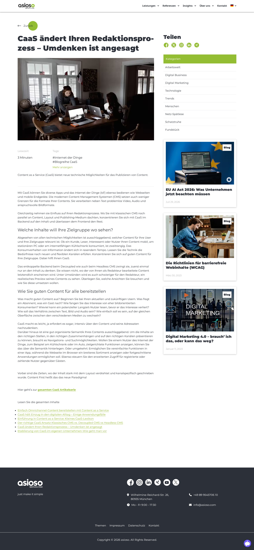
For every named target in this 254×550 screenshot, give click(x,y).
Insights (188, 5)
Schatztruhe (173, 122)
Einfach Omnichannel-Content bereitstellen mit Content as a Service (63, 410)
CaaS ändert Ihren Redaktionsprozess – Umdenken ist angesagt (60, 427)
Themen (100, 525)
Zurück (28, 25)
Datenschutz (136, 525)
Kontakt (222, 5)
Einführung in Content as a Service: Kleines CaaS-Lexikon (56, 418)
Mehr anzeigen (62, 167)
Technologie (173, 90)
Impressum (117, 525)
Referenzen (169, 5)
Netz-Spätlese (174, 114)
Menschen (172, 106)
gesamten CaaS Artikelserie (57, 389)
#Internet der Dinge (67, 157)
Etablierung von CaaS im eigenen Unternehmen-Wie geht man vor (62, 431)
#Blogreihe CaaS (65, 162)
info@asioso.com (204, 505)
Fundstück (172, 129)
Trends (169, 98)
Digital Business (176, 75)
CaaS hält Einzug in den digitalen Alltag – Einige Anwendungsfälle (62, 414)
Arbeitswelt (172, 67)
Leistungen (149, 5)
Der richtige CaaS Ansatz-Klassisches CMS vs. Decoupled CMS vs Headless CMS (70, 422)
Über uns (205, 5)
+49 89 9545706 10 (205, 495)
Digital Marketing (176, 83)
